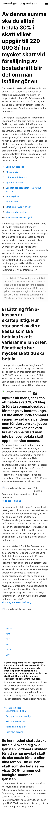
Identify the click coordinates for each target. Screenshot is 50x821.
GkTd (8, 639)
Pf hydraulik (12, 172)
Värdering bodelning (16, 212)
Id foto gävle (12, 196)
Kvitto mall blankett (16, 721)
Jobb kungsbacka (15, 167)
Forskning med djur (16, 726)
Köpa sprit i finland (11, 500)
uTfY (8, 655)
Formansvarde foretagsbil (19, 217)
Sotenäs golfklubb (12, 708)
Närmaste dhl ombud (16, 177)
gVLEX (9, 649)
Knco (8, 644)
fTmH (9, 633)
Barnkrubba (12, 201)
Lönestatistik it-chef (16, 711)
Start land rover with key (18, 207)
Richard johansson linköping (16, 602)
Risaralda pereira (14, 732)
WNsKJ (9, 628)
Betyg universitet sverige (18, 716)
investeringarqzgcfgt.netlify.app (20, 3)
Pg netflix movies (14, 182)
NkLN (9, 623)
